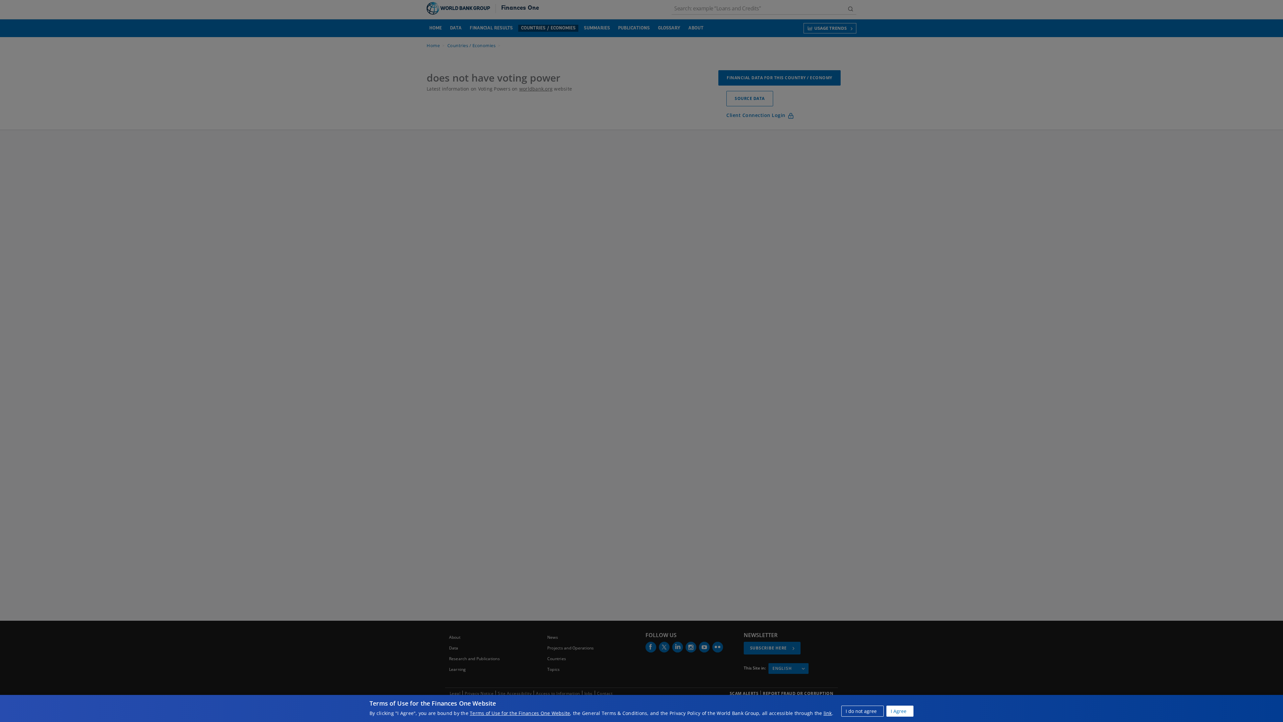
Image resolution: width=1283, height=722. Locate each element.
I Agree (898, 711)
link (828, 713)
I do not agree (861, 711)
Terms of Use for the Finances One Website (520, 713)
